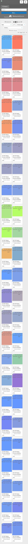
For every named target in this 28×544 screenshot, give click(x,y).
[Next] (26, 32)
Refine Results (14, 30)
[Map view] (21, 22)
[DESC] (14, 25)
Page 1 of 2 (22, 32)
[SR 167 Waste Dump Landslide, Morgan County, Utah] (7, 42)
